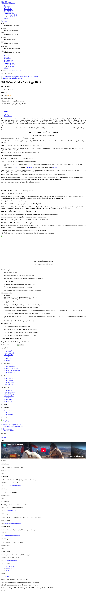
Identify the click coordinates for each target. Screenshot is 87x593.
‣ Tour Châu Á (8, 351)
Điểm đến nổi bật (9, 568)
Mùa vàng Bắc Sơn (9, 430)
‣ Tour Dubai (7, 357)
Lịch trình (6, 113)
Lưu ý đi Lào (7, 421)
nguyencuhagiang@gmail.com (13, 523)
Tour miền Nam (8, 10)
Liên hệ (6, 18)
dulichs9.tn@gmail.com (11, 560)
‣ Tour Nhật (7, 358)
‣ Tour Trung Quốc (9, 353)
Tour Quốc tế (11, 65)
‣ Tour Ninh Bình (9, 396)
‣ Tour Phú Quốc (8, 380)
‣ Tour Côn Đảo (8, 378)
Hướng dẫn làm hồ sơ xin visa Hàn (13, 426)
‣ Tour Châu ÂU (8, 355)
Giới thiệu (6, 7)
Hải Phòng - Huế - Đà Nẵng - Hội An (27, 76)
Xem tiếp (3, 437)
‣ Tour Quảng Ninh (9, 392)
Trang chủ (7, 6)
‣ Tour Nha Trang (9, 382)
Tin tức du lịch (11, 66)
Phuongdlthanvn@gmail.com (12, 535)
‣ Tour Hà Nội (8, 397)
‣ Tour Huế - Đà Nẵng (10, 372)
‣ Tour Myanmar (8, 414)
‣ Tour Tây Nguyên (9, 366)
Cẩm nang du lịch (9, 13)
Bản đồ (6, 114)
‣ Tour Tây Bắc (8, 399)
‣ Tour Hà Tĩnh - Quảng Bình (12, 370)
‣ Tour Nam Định (9, 390)
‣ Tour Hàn (7, 360)
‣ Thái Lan (7, 410)
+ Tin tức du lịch (12, 16)
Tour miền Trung (8, 12)
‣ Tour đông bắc (8, 401)
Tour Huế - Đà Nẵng (11, 76)
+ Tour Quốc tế (12, 15)
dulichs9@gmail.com (10, 510)
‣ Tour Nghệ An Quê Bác (11, 368)
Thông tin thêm (8, 116)
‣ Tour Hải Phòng (9, 394)
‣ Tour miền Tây (8, 384)
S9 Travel (6, 576)
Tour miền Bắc (8, 9)
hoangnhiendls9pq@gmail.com (13, 485)
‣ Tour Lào (7, 412)
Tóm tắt (6, 111)
